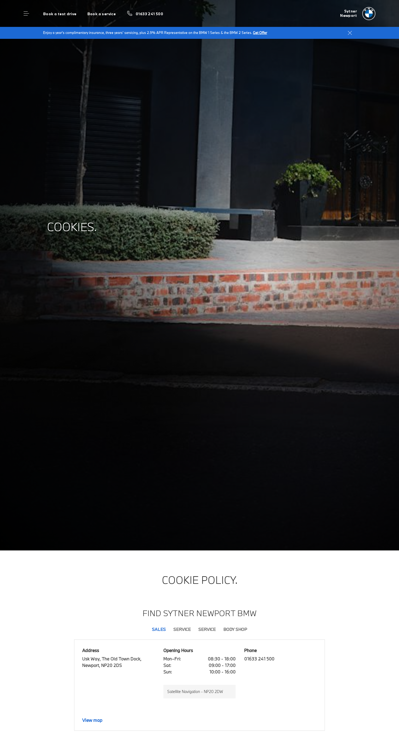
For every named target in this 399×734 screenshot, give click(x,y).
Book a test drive (60, 13)
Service (182, 629)
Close (350, 33)
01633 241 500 (149, 13)
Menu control (26, 14)
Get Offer (260, 32)
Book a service (101, 13)
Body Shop (235, 629)
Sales (159, 629)
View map (92, 720)
